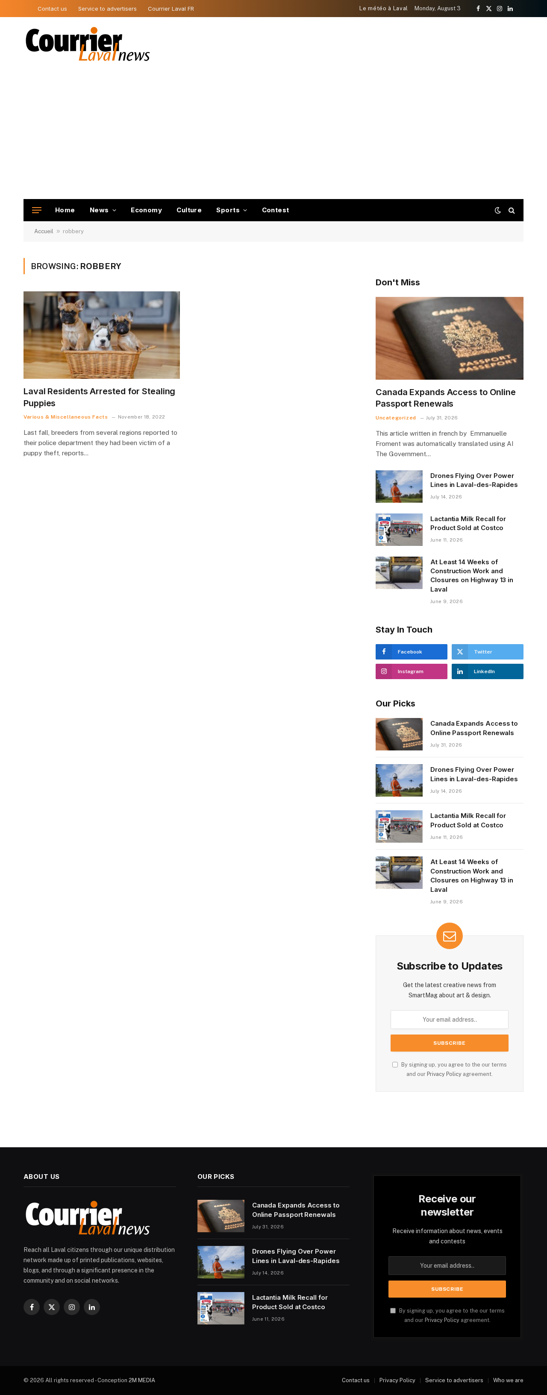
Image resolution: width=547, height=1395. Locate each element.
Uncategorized (396, 418)
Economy (146, 210)
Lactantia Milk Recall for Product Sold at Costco (468, 523)
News (99, 210)
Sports (228, 210)
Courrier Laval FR (171, 8)
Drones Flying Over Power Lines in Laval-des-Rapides (474, 480)
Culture (189, 210)
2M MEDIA (142, 1380)
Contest (275, 210)
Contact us (52, 8)
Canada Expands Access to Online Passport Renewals (446, 398)
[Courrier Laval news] (88, 44)
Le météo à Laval (383, 8)
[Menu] (36, 210)
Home (65, 210)
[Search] (511, 210)
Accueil (43, 231)
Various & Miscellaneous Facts (66, 417)
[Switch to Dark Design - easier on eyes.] (498, 210)
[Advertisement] (273, 135)
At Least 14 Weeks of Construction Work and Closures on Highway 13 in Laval (471, 575)
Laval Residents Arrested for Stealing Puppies (99, 397)
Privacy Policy (444, 1074)
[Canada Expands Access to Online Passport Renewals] (449, 338)
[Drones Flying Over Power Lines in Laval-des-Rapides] (399, 486)
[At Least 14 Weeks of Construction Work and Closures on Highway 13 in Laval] (399, 573)
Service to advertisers (107, 8)
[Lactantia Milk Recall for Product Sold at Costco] (399, 529)
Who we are (508, 1380)
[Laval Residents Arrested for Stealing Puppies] (102, 335)
